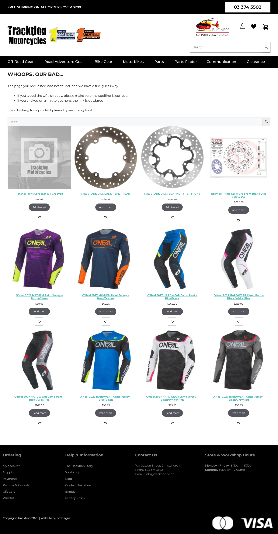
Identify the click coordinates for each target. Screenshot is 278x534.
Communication (221, 62)
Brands (70, 491)
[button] (39, 217)
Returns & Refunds (16, 485)
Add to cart (39, 207)
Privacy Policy (75, 498)
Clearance (256, 62)
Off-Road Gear (21, 62)
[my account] (242, 26)
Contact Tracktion (78, 485)
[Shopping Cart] (265, 27)
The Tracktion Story (79, 466)
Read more (39, 311)
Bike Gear (103, 62)
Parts (159, 62)
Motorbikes (133, 62)
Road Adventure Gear (64, 62)
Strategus (63, 518)
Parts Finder (186, 62)
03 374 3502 (247, 7)
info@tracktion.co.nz (159, 474)
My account (11, 466)
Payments (10, 479)
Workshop (72, 472)
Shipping (9, 472)
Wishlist (8, 498)
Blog (68, 479)
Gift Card (9, 491)
